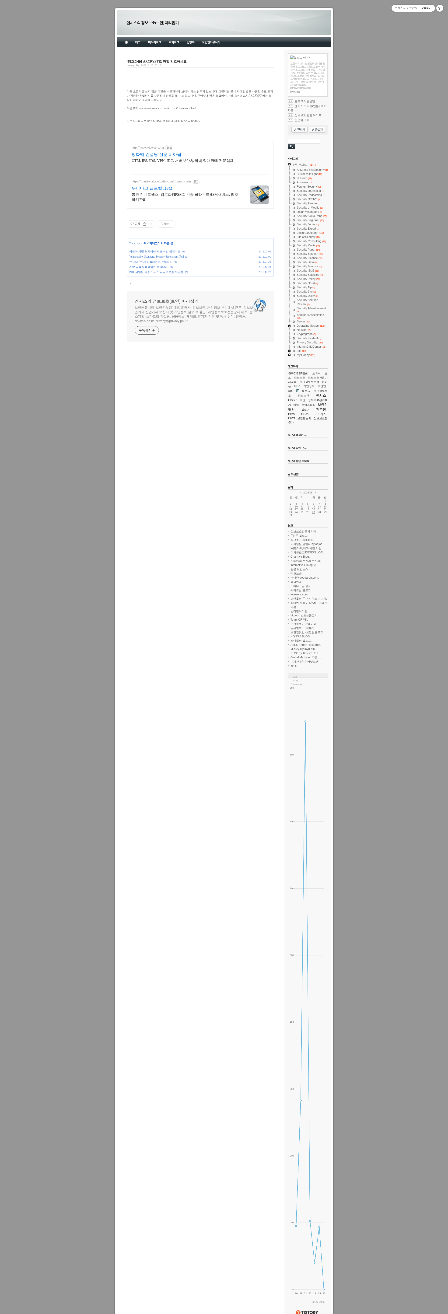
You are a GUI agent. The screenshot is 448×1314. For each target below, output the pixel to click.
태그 (137, 42)
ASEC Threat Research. (305, 645)
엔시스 (321, 395)
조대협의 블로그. (301, 640)
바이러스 (320, 414)
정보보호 (299, 377)
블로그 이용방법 (305, 101)
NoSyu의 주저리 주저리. (305, 561)
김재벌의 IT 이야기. (302, 628)
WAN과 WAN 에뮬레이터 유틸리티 (150, 261)
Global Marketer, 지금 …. (306, 657)
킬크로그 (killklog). (302, 540)
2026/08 (307, 492)
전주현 (321, 409)
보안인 (322, 386)
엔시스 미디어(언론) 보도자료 (307, 108)
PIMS (291, 414)
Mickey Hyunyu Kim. (303, 649)
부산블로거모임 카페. (303, 624)
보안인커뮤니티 (211, 42)
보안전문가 (304, 418)
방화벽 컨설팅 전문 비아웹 (156, 154)
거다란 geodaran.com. (304, 577)
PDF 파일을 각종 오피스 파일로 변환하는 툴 (156, 272)
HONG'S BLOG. (300, 636)
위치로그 (174, 42)
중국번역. (296, 582)
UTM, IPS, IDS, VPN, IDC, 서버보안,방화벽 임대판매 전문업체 (183, 161)
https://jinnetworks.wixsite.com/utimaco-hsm (161, 181)
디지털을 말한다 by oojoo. (306, 544)
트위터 (316, 373)
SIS (290, 390)
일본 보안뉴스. (299, 569)
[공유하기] (144, 223)
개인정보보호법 (309, 382)
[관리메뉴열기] (439, 8)
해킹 (296, 404)
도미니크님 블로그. (302, 586)
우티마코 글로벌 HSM (152, 188)
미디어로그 (154, 42)
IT (297, 390)
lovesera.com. (299, 594)
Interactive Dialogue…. (304, 565)
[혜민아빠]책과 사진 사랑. (306, 548)
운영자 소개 (302, 120)
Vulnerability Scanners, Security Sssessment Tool (156, 256)
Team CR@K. (299, 619)
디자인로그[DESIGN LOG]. (307, 552)
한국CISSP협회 (298, 373)
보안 (302, 400)
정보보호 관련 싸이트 (308, 115)
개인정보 (309, 386)
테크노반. (296, 573)
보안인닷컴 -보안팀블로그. (307, 632)
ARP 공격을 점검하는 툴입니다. (148, 267)
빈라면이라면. (299, 611)
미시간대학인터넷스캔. (304, 661)
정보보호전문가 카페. (303, 531)
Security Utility (133, 65)
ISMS (291, 418)
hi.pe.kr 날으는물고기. (304, 615)
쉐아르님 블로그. (301, 590)
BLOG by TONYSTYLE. (305, 653)
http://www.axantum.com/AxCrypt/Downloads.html (167, 108)
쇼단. (293, 665)
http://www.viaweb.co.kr (148, 147)
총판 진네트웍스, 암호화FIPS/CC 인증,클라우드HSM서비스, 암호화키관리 (185, 197)
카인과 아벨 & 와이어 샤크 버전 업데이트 (154, 251)
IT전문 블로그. (299, 535)
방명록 (190, 42)
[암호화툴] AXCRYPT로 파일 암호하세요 (157, 61)
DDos (304, 414)
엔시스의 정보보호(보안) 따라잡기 (152, 23)
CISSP (292, 400)
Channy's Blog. (300, 556)
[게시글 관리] (150, 223)
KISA (297, 386)
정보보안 (303, 395)
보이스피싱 (308, 404)
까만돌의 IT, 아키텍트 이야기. (308, 598)
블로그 (306, 390)
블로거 (305, 409)
